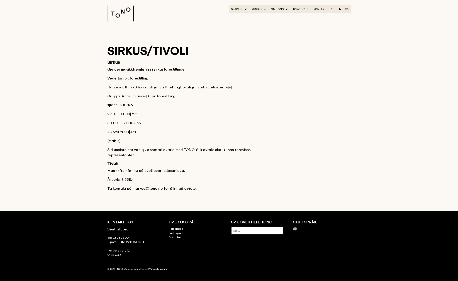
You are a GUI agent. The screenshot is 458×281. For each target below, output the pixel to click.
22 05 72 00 (121, 237)
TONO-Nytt (301, 9)
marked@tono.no (148, 188)
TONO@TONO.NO (131, 242)
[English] (347, 9)
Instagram (176, 233)
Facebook (176, 228)
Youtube (175, 237)
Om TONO (277, 9)
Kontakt (320, 9)
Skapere (237, 9)
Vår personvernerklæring (136, 269)
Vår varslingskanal (158, 269)
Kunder (257, 9)
